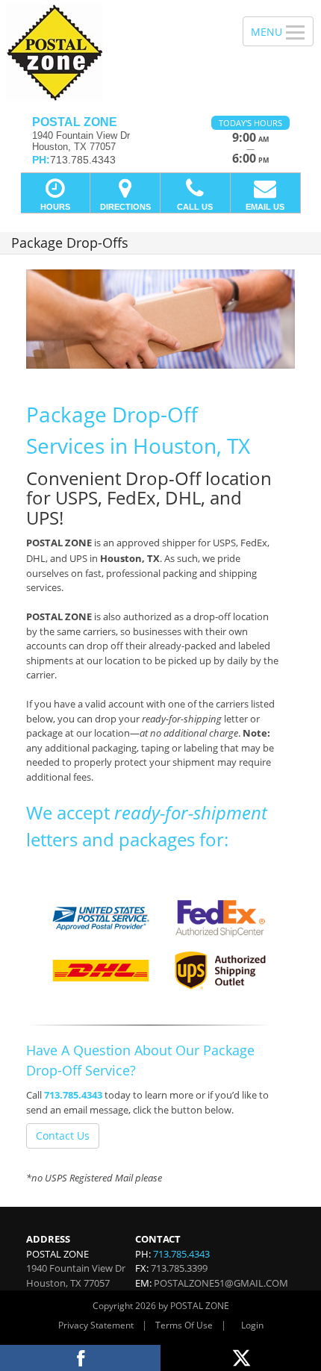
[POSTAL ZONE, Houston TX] (113, 52)
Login (252, 1325)
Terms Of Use (184, 1325)
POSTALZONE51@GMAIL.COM (221, 1283)
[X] (240, 1358)
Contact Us (63, 1135)
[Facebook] (80, 1358)
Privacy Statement (96, 1325)
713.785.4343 (73, 1095)
